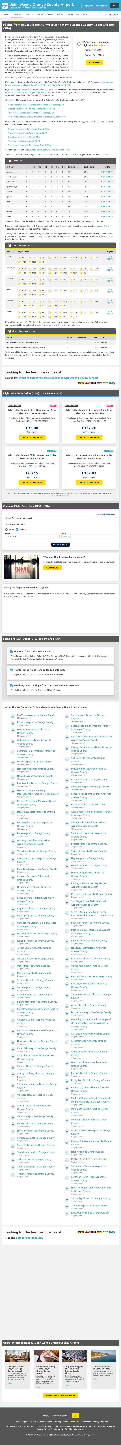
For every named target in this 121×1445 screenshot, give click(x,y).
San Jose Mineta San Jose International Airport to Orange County (91, 739)
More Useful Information (60, 1395)
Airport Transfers (44, 14)
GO (114, 5)
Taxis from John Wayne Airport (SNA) (24, 141)
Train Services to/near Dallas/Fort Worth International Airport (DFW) (37, 117)
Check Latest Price (32, 437)
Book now (94, 62)
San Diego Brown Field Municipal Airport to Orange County (88, 904)
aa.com (100, 226)
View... (10, 1383)
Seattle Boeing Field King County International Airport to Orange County (92, 915)
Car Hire (28, 14)
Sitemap (104, 1422)
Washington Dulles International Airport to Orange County (34, 843)
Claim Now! (52, 568)
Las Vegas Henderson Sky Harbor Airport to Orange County (89, 886)
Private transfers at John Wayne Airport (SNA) (27, 133)
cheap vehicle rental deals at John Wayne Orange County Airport (58, 377)
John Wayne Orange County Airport (42, 5)
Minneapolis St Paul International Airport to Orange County (88, 825)
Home (6, 14)
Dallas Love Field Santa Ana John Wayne (22, 342)
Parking (60, 14)
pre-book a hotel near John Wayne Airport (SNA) (49, 150)
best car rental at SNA (29, 1237)
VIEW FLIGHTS (107, 172)
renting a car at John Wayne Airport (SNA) (32, 90)
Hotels (86, 14)
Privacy (96, 1422)
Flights (17, 14)
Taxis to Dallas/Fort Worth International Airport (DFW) (31, 113)
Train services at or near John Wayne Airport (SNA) (29, 145)
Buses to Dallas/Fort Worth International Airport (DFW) (31, 109)
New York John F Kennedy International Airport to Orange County (38, 793)
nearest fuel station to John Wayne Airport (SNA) (26, 92)
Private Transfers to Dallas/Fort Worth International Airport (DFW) (36, 105)
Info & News (73, 14)
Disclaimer (86, 1422)
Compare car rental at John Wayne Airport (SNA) (28, 129)
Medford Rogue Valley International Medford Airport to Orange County (90, 1101)
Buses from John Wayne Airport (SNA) (24, 137)
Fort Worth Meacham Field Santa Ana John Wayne (25, 347)
